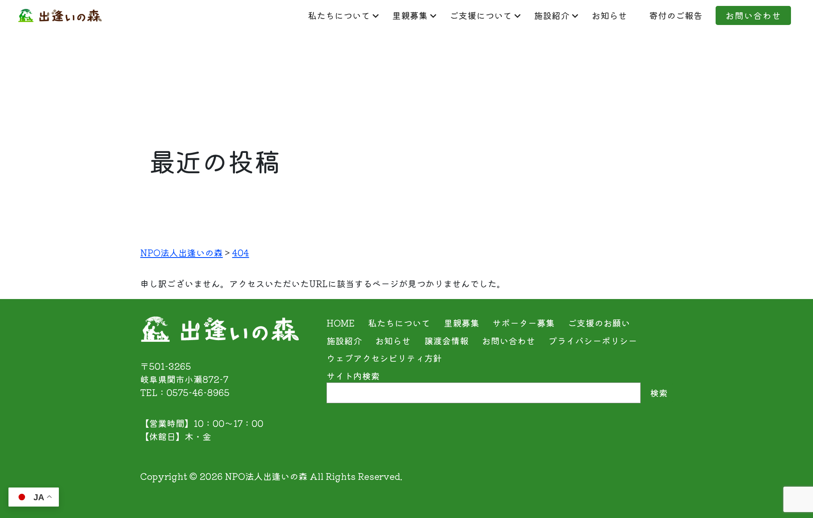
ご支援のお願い (599, 322)
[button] (787, 494)
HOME (340, 322)
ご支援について (481, 15)
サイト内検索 (353, 375)
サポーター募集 (523, 322)
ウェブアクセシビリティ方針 (384, 358)
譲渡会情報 (446, 340)
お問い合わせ (753, 15)
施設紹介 (552, 15)
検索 (659, 392)
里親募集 (410, 15)
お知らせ (609, 15)
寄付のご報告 (675, 15)
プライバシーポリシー (592, 340)
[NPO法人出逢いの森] (60, 15)
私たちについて (339, 15)
